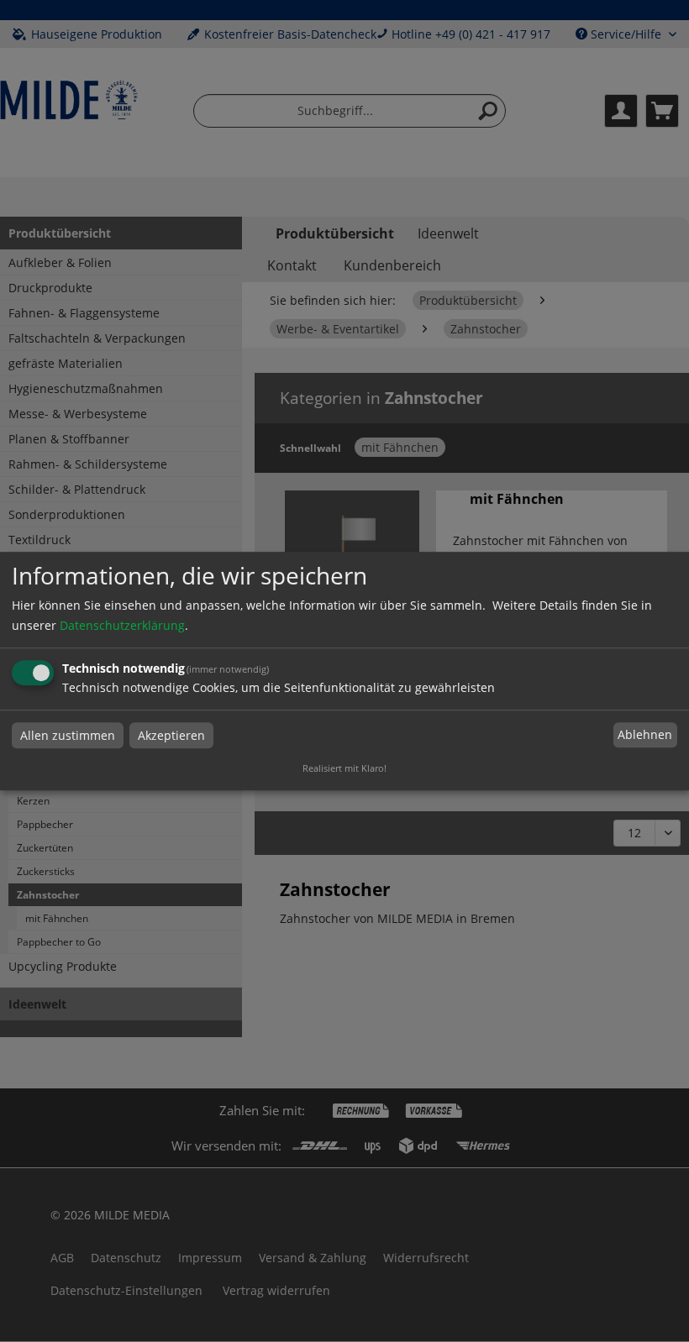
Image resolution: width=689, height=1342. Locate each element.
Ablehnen (645, 735)
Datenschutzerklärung (122, 625)
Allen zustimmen (67, 735)
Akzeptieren (171, 735)
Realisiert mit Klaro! (344, 768)
